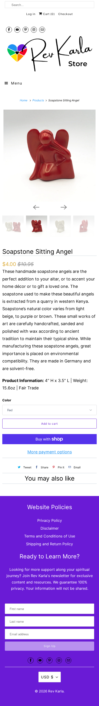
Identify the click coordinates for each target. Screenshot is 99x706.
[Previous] (36, 207)
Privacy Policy (49, 520)
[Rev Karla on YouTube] (17, 29)
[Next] (63, 207)
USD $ (47, 677)
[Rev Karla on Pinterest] (26, 29)
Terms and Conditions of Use (49, 536)
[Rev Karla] (49, 54)
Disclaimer (50, 528)
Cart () (48, 14)
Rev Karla (56, 691)
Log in (30, 14)
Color (6, 400)
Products (38, 100)
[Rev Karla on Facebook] (9, 29)
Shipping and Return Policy (49, 544)
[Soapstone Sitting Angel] (49, 156)
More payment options (49, 451)
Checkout (65, 14)
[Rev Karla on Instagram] (34, 29)
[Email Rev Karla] (42, 29)
